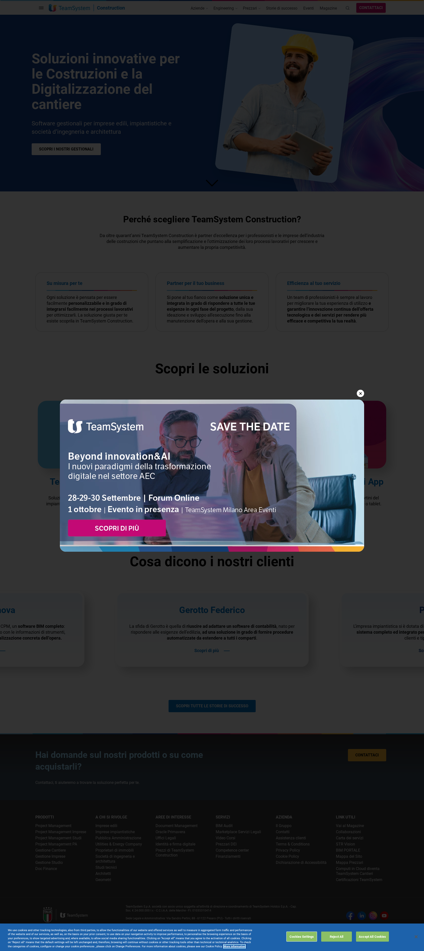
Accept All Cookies (372, 936)
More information (234, 946)
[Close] (416, 936)
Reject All (336, 936)
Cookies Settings (302, 936)
